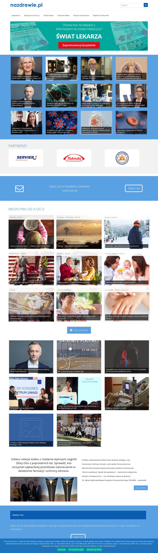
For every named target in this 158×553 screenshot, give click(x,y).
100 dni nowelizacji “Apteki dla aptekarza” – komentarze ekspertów (109, 472)
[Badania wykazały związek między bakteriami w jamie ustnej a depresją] (61, 68)
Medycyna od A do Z (32, 15)
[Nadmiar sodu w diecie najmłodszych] (126, 268)
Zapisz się (134, 188)
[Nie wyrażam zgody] (155, 546)
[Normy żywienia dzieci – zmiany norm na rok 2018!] (31, 232)
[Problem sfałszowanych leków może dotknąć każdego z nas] (31, 430)
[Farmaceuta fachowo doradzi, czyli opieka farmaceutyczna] (79, 430)
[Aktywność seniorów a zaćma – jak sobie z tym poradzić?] (79, 305)
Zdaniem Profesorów (101, 15)
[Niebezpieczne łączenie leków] (31, 393)
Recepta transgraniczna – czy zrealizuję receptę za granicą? (106, 476)
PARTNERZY (18, 145)
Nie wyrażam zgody (76, 549)
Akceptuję (61, 549)
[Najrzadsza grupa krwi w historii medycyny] (131, 122)
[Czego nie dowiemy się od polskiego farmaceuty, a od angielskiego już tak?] (79, 393)
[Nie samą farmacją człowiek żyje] (79, 356)
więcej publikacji (141, 488)
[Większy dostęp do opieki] (127, 393)
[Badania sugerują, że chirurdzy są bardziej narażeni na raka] (61, 95)
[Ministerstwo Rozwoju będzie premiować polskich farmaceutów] (31, 305)
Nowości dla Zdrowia (81, 15)
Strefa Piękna (48, 15)
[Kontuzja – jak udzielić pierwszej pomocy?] (126, 232)
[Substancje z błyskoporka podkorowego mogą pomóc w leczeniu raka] (26, 122)
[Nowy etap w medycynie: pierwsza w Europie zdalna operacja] (96, 95)
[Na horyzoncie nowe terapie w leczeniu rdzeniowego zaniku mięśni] (131, 95)
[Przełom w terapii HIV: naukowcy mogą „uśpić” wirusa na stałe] (61, 122)
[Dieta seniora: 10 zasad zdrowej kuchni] (79, 268)
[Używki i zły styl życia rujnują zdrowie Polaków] (96, 68)
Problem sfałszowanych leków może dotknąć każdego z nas (106, 460)
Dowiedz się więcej (94, 549)
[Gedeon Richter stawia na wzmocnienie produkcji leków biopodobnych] (26, 95)
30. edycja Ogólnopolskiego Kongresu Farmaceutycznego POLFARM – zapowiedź (114, 480)
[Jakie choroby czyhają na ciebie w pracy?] (31, 268)
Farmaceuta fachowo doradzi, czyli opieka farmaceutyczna (106, 464)
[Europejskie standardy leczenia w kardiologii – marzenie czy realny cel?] (26, 68)
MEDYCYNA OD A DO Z (26, 209)
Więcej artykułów (81, 330)
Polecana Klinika (63, 15)
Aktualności (16, 15)
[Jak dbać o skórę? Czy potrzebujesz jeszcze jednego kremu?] (126, 305)
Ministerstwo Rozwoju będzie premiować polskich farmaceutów (108, 468)
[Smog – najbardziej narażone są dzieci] (79, 232)
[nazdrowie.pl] (33, 5)
